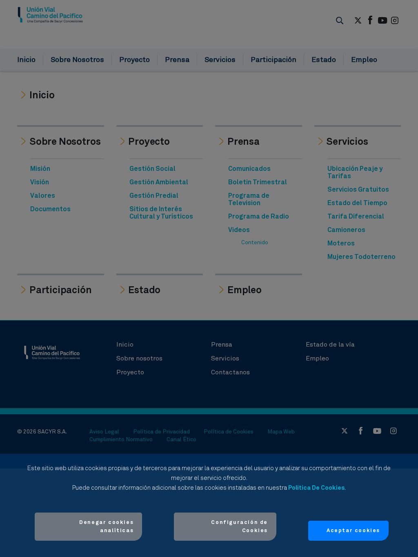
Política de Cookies (316, 488)
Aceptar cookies (353, 530)
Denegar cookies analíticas (106, 526)
